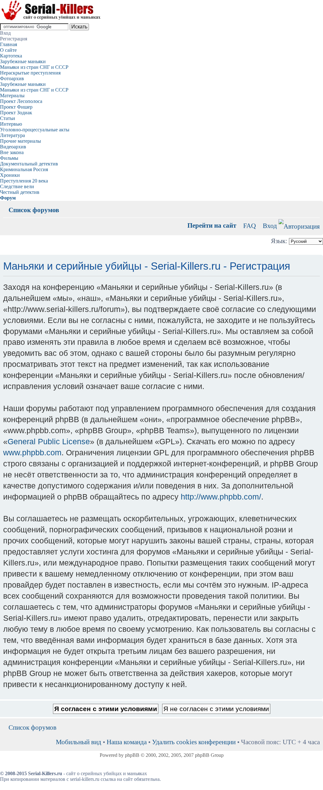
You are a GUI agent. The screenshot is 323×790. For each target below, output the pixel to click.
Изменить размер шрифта (315, 205)
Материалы (12, 95)
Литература (12, 135)
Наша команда (127, 741)
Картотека (11, 55)
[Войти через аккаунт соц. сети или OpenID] (299, 225)
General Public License (49, 441)
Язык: (279, 240)
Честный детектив (19, 192)
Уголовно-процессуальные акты (34, 129)
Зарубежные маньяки (23, 61)
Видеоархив (13, 146)
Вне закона (12, 152)
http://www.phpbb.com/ (221, 496)
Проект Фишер (16, 107)
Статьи (7, 118)
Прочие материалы (20, 141)
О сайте (8, 50)
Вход (270, 225)
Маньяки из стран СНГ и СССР (34, 67)
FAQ (249, 225)
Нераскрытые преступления (30, 72)
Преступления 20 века (24, 180)
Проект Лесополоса (21, 101)
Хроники (10, 175)
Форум (8, 197)
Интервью (11, 124)
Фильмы (9, 158)
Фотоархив (12, 78)
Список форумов (34, 209)
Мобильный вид (305, 205)
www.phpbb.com (32, 452)
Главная (8, 44)
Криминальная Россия (24, 169)
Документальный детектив (29, 163)
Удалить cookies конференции (194, 741)
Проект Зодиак (16, 112)
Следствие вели (17, 186)
